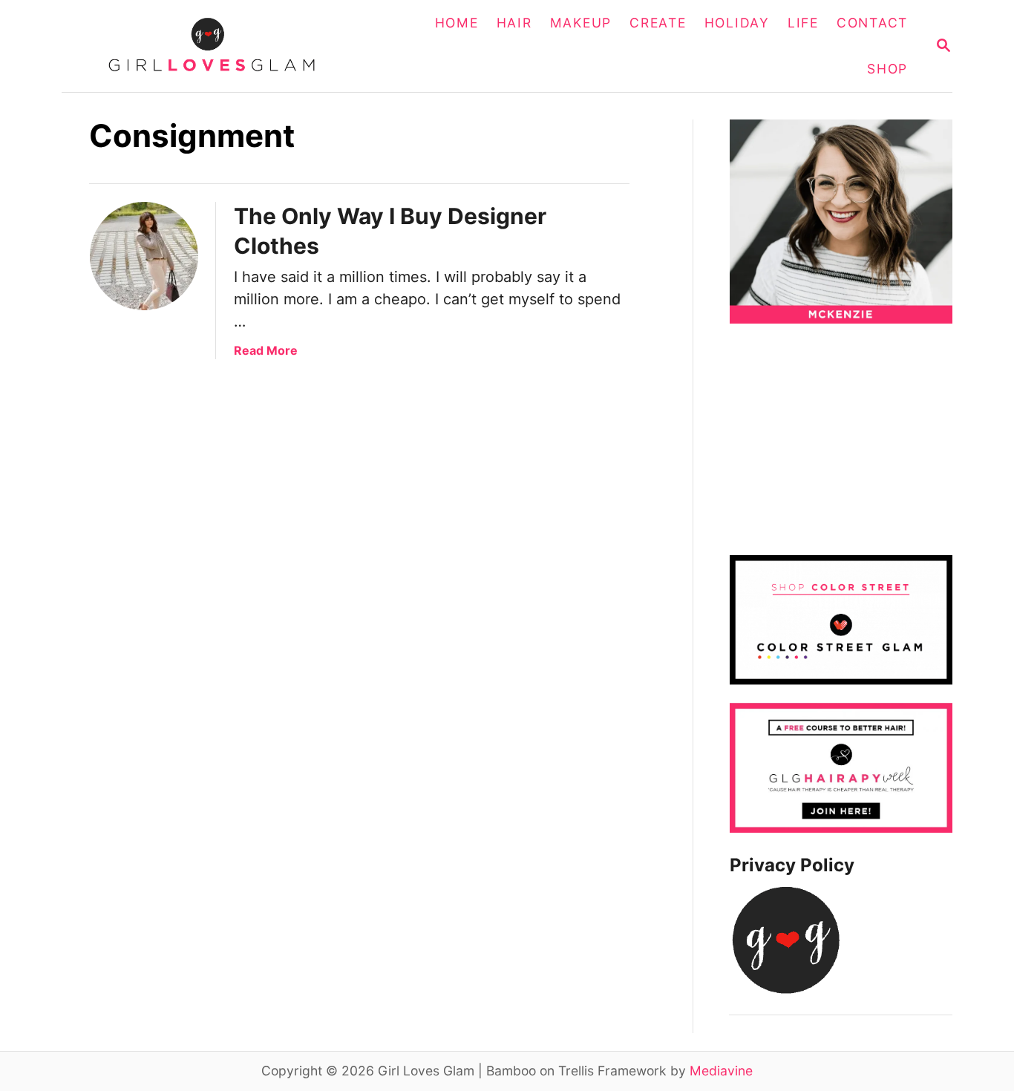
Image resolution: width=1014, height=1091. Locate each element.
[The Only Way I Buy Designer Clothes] (144, 256)
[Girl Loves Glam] (220, 46)
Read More (266, 350)
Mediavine (721, 1070)
